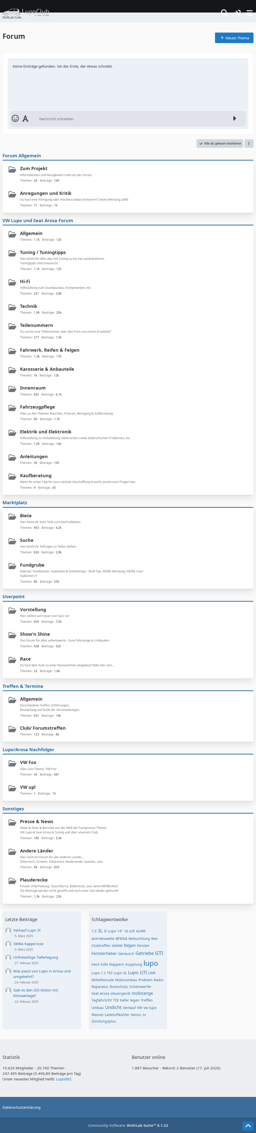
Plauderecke (34, 880)
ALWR (141, 931)
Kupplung (134, 964)
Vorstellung (33, 609)
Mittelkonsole (103, 979)
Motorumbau (126, 979)
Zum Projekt (34, 168)
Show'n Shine (35, 634)
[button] (249, 143)
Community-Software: (128, 1125)
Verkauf (129, 1007)
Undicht (113, 1007)
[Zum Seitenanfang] (248, 1125)
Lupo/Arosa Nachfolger (28, 749)
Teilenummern (36, 325)
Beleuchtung (139, 938)
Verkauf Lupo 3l (26, 930)
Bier (154, 938)
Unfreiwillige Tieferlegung (35, 957)
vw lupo (150, 1007)
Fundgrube (32, 565)
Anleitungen (34, 456)
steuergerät (120, 993)
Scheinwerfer (140, 986)
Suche (27, 540)
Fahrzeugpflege (37, 407)
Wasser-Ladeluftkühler (111, 1014)
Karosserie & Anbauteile (47, 369)
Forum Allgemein (21, 156)
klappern (116, 964)
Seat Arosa (100, 993)
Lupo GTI (137, 972)
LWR (152, 972)
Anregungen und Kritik (46, 193)
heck (95, 964)
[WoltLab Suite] (28, 13)
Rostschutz (119, 986)
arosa (121, 938)
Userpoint (13, 596)
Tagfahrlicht (102, 1000)
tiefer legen (130, 1000)
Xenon (136, 1014)
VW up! (28, 787)
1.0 (94, 931)
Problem (145, 979)
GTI (159, 953)
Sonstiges (13, 809)
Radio (158, 979)
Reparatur (100, 986)
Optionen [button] (235, 64)
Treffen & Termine (22, 686)
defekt (117, 945)
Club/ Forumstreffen (43, 728)
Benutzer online (148, 1057)
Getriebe (145, 953)
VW (139, 1007)
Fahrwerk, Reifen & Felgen (50, 350)
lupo (151, 963)
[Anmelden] (237, 13)
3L (100, 931)
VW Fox (28, 762)
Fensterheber (104, 953)
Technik (28, 306)
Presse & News (36, 821)
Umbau (98, 1007)
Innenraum (33, 388)
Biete (26, 516)
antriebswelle (103, 938)
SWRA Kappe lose (28, 943)
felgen (130, 945)
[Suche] (225, 13)
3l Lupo (110, 931)
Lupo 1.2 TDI (102, 972)
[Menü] (249, 13)
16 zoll (129, 931)
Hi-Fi (25, 281)
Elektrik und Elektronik (46, 432)
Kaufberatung (36, 475)
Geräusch (126, 953)
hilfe (104, 964)
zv (144, 1014)
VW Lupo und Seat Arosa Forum (37, 220)
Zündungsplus (104, 1021)
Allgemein (31, 233)
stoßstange (142, 993)
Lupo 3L (120, 972)
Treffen (147, 1000)
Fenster (143, 945)
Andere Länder (36, 851)
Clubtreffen (101, 945)
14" (120, 931)
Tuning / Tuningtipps (43, 252)
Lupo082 (64, 1078)
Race (25, 659)
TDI (116, 1000)
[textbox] (133, 118)
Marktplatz (14, 502)
